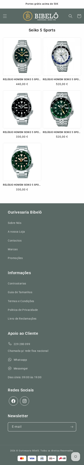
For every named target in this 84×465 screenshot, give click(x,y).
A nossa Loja (16, 231)
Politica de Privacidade (23, 309)
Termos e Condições (21, 301)
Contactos (14, 240)
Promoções (15, 258)
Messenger (21, 368)
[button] (5, 16)
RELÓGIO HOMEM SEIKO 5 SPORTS (62, 79)
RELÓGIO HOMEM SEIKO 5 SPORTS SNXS (22, 79)
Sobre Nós (14, 222)
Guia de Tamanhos (20, 292)
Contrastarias (17, 283)
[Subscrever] (71, 426)
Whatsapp (20, 359)
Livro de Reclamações (22, 318)
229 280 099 (22, 344)
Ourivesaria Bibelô (29, 450)
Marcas (13, 249)
